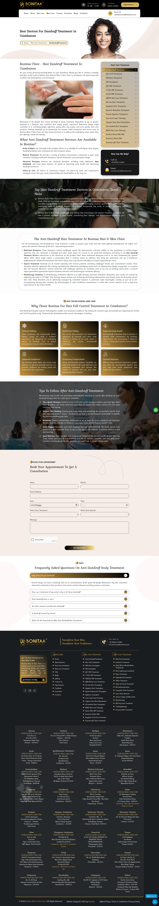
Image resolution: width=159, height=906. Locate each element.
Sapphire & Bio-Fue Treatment (95, 717)
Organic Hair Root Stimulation (118, 122)
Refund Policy (105, 901)
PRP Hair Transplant (114, 78)
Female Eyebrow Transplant (117, 114)
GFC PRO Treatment (113, 86)
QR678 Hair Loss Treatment (116, 98)
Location (58, 695)
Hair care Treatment (62, 665)
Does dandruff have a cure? (43, 599)
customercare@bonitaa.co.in (121, 171)
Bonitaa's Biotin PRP (114, 138)
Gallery (57, 678)
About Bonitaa (60, 662)
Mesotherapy (120, 700)
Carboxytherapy (121, 706)
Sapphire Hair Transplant (116, 106)
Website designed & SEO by (81, 901)
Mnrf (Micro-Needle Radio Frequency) (125, 666)
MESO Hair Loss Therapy (115, 130)
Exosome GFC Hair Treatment (117, 142)
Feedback (83, 13)
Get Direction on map (30, 680)
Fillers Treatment (121, 681)
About (32, 13)
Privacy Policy (134, 901)
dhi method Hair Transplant (117, 126)
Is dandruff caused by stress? (43, 613)
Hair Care (51, 13)
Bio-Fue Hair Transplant (115, 102)
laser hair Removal (122, 694)
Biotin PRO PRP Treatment (94, 711)
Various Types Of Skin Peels (125, 697)
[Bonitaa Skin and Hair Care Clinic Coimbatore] (32, 4)
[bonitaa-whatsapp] (155, 410)
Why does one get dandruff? (43, 575)
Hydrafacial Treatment (123, 677)
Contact (59, 13)
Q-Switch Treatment (122, 662)
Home (26, 13)
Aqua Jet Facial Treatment (125, 684)
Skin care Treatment (62, 669)
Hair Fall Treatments (114, 74)
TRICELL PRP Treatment (93, 678)
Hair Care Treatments (39, 43)
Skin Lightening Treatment (125, 671)
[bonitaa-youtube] (34, 690)
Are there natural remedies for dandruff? (48, 606)
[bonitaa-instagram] (29, 690)
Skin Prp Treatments (123, 659)
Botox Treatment (121, 674)
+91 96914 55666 (117, 162)
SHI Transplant (112, 82)
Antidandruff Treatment (115, 70)
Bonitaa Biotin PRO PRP (115, 134)
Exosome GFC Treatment (124, 710)
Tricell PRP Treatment (114, 94)
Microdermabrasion (122, 687)
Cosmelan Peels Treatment (125, 690)
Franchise (68, 13)
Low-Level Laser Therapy (116, 118)
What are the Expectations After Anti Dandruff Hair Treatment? (57, 620)
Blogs (76, 13)
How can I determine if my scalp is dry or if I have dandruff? (56, 592)
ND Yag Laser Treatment (124, 703)
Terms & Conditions (119, 901)
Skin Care (40, 13)
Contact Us (58, 682)
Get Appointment (79, 548)
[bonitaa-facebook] (25, 690)
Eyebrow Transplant (92, 695)
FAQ (56, 672)
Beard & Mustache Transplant (117, 110)
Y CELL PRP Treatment (114, 90)
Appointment (128, 4)
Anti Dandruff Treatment (93, 659)
